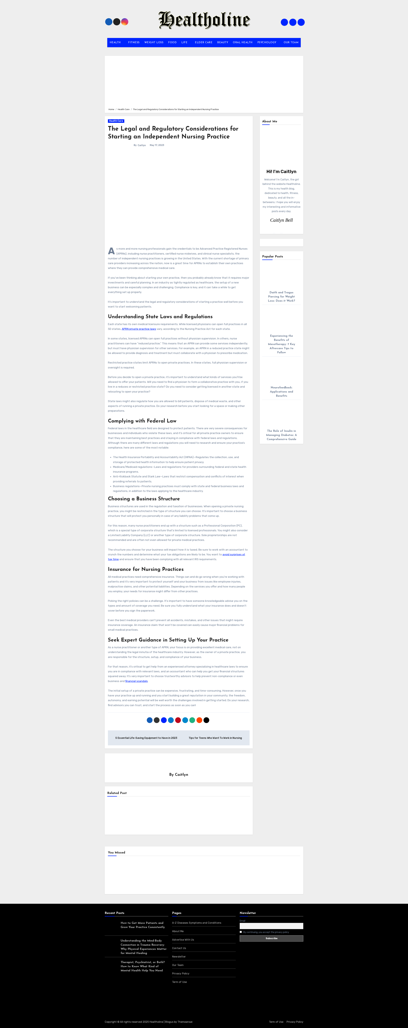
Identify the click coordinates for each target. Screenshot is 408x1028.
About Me (178, 931)
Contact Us (179, 948)
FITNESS (134, 42)
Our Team (178, 965)
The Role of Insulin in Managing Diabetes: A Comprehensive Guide (281, 435)
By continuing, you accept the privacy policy (266, 932)
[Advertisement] (204, 81)
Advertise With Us (183, 939)
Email (242, 921)
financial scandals (136, 681)
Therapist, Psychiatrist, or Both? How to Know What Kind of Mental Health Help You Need (143, 966)
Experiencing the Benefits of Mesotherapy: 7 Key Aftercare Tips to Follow (281, 344)
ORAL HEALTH (243, 42)
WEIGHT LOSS (154, 42)
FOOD (172, 42)
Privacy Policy (180, 973)
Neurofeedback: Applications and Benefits (281, 391)
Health (117, 876)
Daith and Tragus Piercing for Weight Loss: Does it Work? (281, 296)
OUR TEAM (291, 42)
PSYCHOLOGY (267, 42)
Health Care (116, 121)
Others (166, 876)
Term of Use (179, 981)
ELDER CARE (203, 42)
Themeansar (185, 1021)
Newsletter (179, 956)
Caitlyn (142, 145)
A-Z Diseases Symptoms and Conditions (196, 922)
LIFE (184, 42)
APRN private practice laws (139, 328)
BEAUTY (222, 42)
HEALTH (116, 42)
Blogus (169, 1021)
